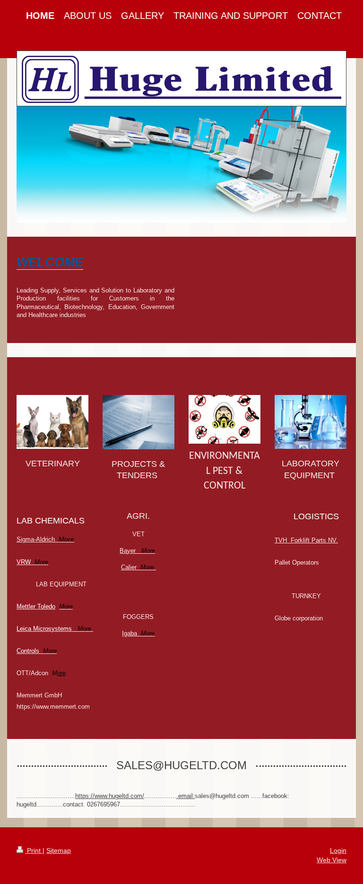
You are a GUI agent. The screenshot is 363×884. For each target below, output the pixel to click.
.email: (185, 795)
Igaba (138, 633)
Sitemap (58, 850)
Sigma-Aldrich (45, 539)
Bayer (137, 550)
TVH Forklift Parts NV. (306, 540)
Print (34, 850)
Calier (137, 567)
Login (338, 850)
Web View (331, 860)
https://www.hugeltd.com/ (109, 795)
